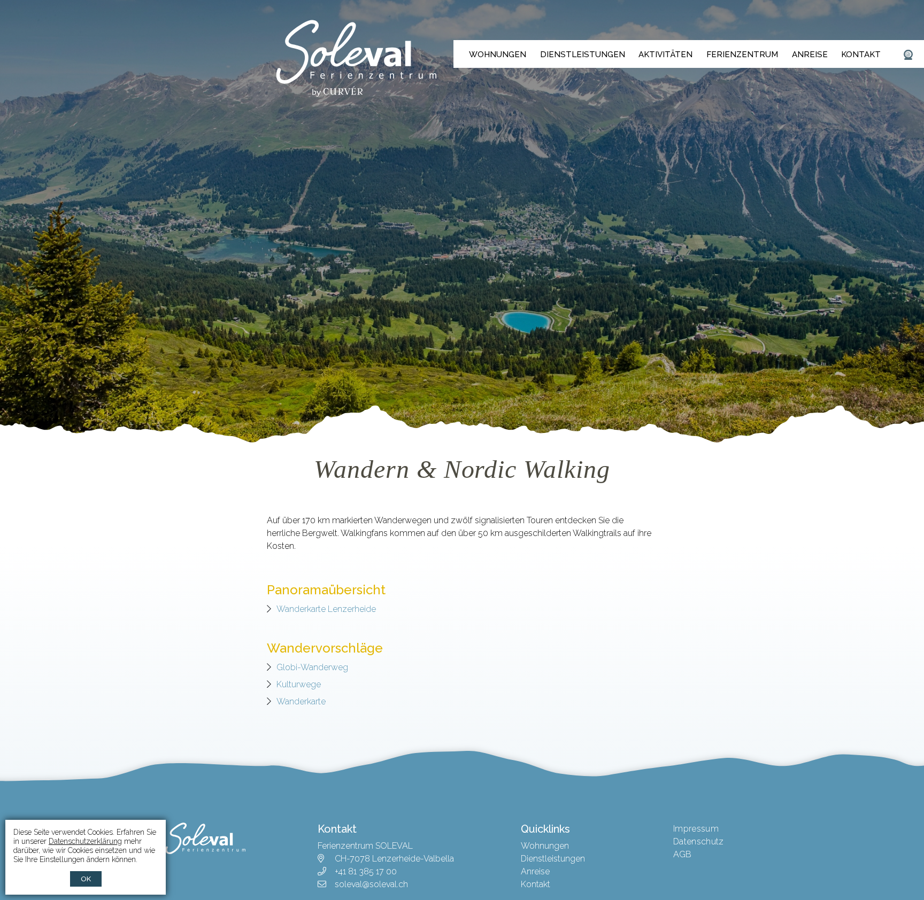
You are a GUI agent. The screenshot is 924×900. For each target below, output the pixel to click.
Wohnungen (497, 54)
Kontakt (861, 54)
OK (86, 879)
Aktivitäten (665, 54)
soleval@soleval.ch (371, 884)
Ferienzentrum (742, 54)
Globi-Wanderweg (312, 667)
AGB (682, 854)
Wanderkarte (301, 701)
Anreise (810, 54)
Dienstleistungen (582, 54)
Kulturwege (298, 684)
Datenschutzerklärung (85, 841)
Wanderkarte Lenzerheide (326, 609)
